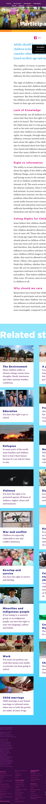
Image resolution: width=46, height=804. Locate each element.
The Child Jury (18, 796)
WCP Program (3, 773)
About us (21, 5)
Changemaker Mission (5, 786)
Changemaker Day (4, 784)
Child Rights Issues (19, 801)
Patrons (32, 787)
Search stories (3, 789)
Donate (17, 777)
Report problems (34, 795)
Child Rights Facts (19, 784)
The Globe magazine (5, 787)
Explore (8, 3)
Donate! (40, 49)
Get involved (17, 3)
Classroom (29, 5)
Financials (32, 791)
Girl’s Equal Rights (19, 782)
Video (1, 779)
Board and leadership (35, 789)
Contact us (33, 793)
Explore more (3, 791)
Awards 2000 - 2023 (35, 773)
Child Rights (27, 3)
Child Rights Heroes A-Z (36, 775)
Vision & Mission (34, 785)
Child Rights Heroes (34, 771)
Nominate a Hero (34, 777)
